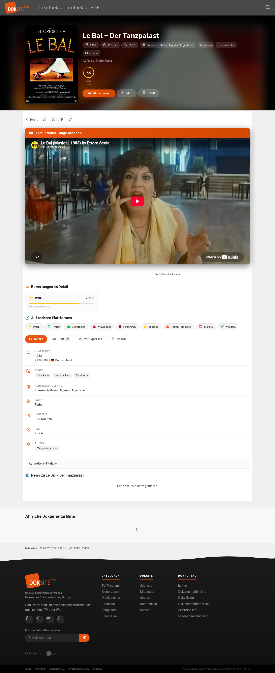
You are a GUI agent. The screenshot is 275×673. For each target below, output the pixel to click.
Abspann (146, 598)
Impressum (40, 668)
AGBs (28, 668)
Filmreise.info (187, 610)
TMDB (151, 93)
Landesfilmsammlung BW (195, 616)
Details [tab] (38, 339)
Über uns (146, 586)
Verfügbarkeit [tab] (93, 339)
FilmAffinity (129, 326)
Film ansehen (101, 93)
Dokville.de (186, 598)
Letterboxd (78, 326)
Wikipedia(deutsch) (170, 274)
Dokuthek (48, 7)
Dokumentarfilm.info (192, 592)
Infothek (75, 7)
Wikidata (230, 326)
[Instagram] (61, 619)
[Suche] (268, 7)
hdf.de (182, 586)
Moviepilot (104, 326)
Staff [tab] (63, 339)
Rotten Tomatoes (181, 326)
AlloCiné (153, 326)
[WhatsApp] (44, 119)
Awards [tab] (122, 339)
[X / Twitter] (53, 119)
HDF (94, 7)
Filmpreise (109, 616)
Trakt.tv (208, 326)
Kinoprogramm (112, 592)
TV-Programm (111, 586)
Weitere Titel (45, 463)
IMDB (128, 93)
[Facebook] (61, 119)
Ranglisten (109, 610)
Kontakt (145, 610)
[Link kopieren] (70, 119)
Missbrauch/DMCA (78, 668)
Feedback (97, 668)
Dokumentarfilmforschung (195, 604)
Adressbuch (148, 604)
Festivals (108, 604)
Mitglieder (147, 592)
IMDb (36, 326)
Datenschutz (57, 668)
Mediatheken (111, 598)
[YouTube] (50, 619)
